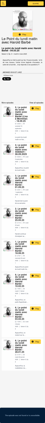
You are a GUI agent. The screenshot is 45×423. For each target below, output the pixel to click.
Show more (9, 75)
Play (24, 34)
